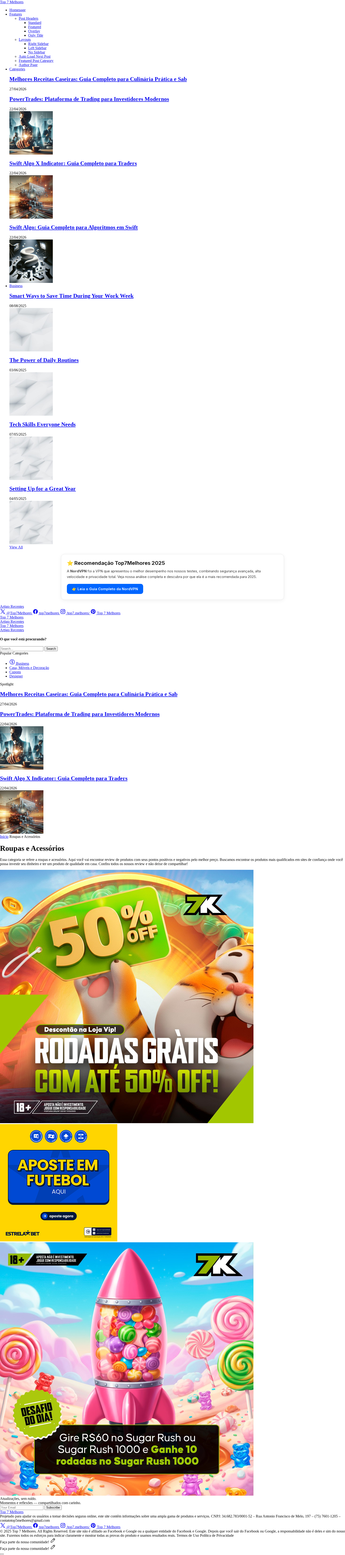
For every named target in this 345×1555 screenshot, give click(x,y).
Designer (16, 676)
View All (16, 547)
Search (51, 648)
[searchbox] (21, 648)
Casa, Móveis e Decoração (29, 668)
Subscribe (53, 1507)
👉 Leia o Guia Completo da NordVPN (105, 589)
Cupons (15, 672)
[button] (2, 1554)
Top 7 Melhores (11, 2)
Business (22, 663)
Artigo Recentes (12, 606)
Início (4, 837)
